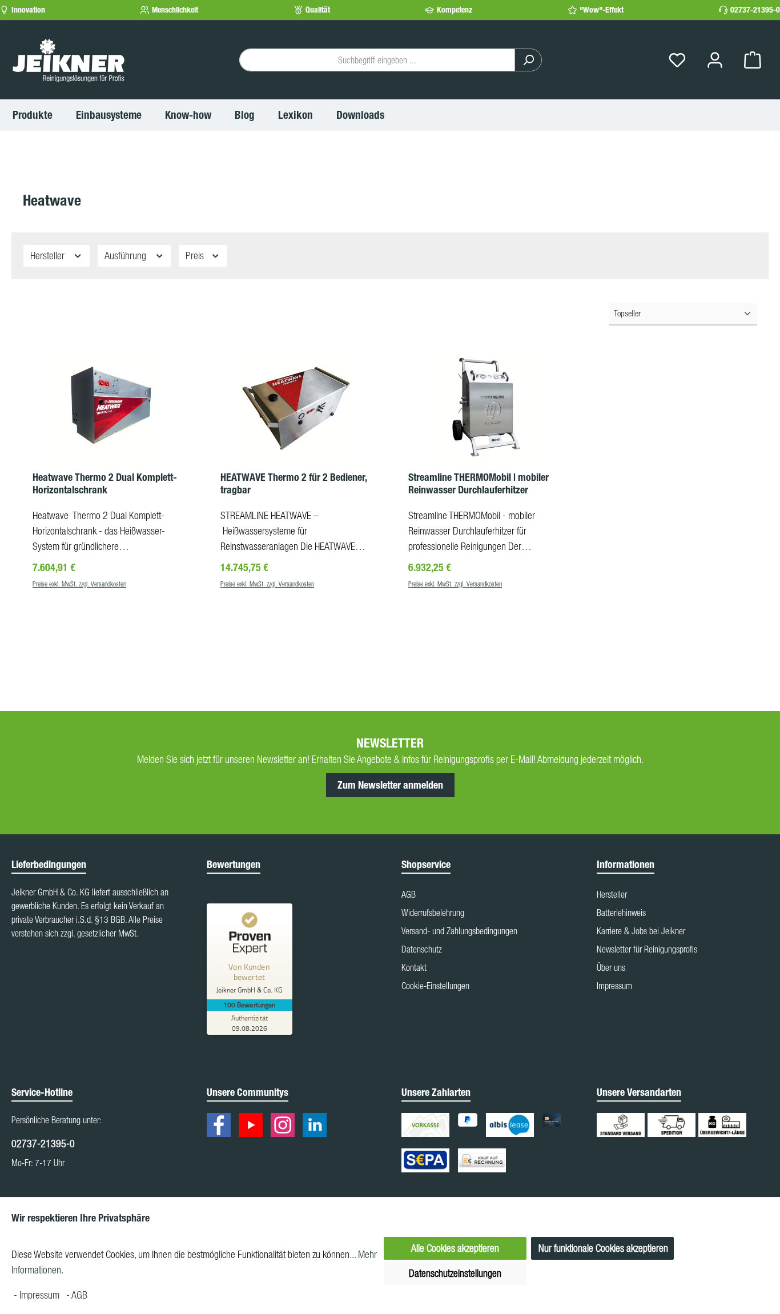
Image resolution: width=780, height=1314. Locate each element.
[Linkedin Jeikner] (317, 1127)
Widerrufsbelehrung (432, 912)
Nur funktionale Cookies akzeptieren (603, 1248)
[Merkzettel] (677, 60)
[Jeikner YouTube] (253, 1127)
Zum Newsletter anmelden (390, 785)
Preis (196, 256)
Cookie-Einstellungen (435, 986)
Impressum (614, 986)
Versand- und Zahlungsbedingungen (459, 931)
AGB (408, 894)
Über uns (611, 967)
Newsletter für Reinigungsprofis (647, 949)
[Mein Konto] (715, 60)
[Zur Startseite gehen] (68, 60)
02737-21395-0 (755, 10)
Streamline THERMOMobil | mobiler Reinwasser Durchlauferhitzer (478, 483)
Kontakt (414, 967)
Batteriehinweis (621, 912)
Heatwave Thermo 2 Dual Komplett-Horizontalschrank (105, 483)
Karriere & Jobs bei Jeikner (641, 931)
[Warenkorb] (753, 60)
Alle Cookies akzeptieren (455, 1248)
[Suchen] (528, 60)
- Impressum (38, 1295)
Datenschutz (421, 949)
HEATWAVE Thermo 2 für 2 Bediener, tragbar (293, 483)
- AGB (76, 1295)
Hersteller (48, 256)
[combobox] (377, 60)
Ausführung (126, 256)
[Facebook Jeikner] (221, 1127)
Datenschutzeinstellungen (455, 1273)
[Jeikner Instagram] (285, 1127)
